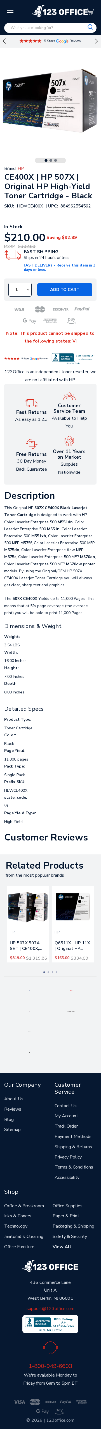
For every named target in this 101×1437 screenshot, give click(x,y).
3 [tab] (55, 160)
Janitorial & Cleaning (23, 1236)
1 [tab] (46, 160)
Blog (9, 1119)
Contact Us (66, 1106)
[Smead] (29, 1011)
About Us (14, 1099)
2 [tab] (51, 160)
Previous (4, 41)
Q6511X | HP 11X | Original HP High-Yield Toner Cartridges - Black (72, 947)
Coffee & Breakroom (24, 1206)
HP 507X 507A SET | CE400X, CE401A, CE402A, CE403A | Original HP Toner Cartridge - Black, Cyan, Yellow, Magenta (28, 947)
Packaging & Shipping (73, 1226)
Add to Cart (64, 289)
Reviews (12, 1109)
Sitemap (12, 1129)
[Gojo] (29, 1052)
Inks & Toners (17, 1216)
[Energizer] (29, 1031)
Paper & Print (66, 1216)
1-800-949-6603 (50, 1366)
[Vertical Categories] (10, 10)
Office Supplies (68, 1206)
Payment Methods (73, 1136)
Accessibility (67, 1177)
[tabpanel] (28, 924)
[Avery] (29, 990)
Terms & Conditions (74, 1167)
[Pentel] (71, 990)
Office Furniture (19, 1247)
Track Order (66, 1126)
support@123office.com (50, 1309)
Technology (15, 1226)
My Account (66, 1116)
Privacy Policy (68, 1157)
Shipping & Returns (73, 1147)
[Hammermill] (71, 1011)
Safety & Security (70, 1236)
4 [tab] (56, 972)
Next (96, 41)
